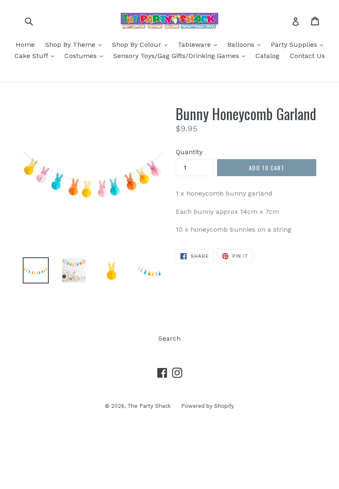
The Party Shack (149, 406)
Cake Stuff (36, 55)
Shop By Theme (75, 44)
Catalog (267, 56)
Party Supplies (299, 44)
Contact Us (307, 56)
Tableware (199, 44)
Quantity (189, 152)
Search (169, 338)
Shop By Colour (142, 44)
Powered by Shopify (207, 406)
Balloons (246, 44)
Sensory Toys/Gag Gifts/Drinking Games (181, 55)
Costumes (85, 55)
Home (25, 44)
